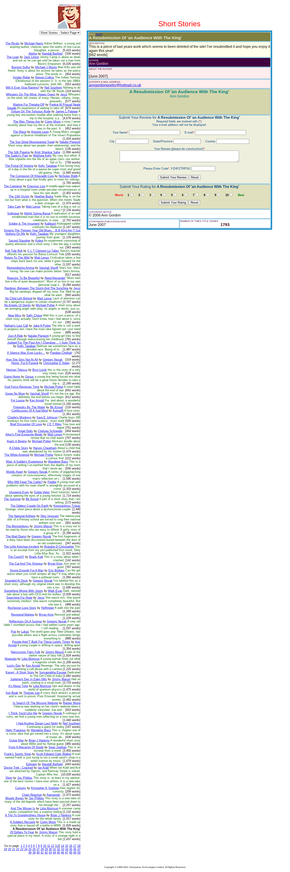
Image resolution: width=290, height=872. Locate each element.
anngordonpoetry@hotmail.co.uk (115, 85)
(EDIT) (99, 34)
